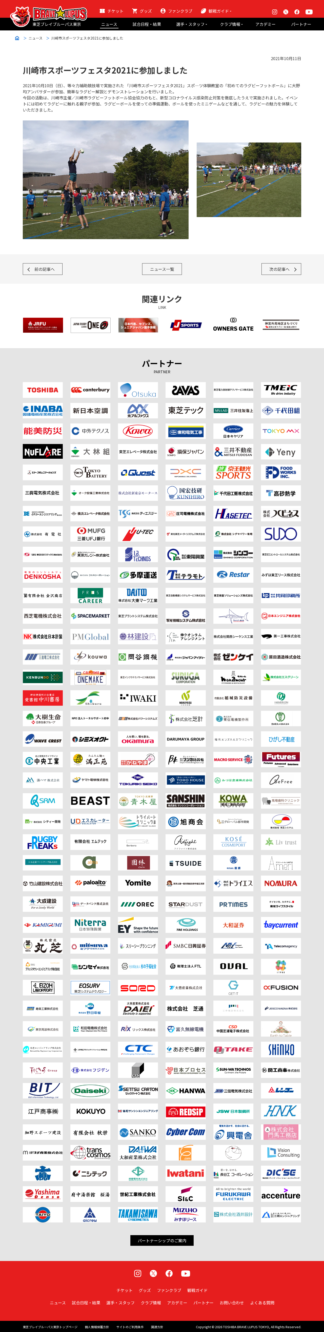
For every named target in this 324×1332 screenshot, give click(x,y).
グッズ (146, 11)
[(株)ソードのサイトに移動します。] (138, 983)
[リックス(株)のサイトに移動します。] (138, 1024)
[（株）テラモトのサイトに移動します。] (186, 570)
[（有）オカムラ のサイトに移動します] (138, 734)
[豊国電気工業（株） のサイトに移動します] (281, 714)
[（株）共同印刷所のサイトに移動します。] (281, 591)
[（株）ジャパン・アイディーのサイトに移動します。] (186, 652)
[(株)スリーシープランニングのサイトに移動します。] (138, 941)
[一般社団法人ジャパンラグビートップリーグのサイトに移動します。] (91, 321)
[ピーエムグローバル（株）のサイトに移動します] (90, 632)
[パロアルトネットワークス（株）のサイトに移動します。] (90, 879)
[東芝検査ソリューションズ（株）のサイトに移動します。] (233, 591)
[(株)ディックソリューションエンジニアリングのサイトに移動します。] (281, 1169)
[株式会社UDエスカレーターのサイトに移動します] (90, 817)
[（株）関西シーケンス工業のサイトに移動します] (233, 632)
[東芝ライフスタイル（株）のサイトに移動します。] (281, 899)
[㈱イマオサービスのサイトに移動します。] (138, 1065)
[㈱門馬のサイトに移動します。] (281, 1127)
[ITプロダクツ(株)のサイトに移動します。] (281, 962)
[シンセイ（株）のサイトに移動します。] (90, 962)
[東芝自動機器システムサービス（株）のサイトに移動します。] (186, 591)
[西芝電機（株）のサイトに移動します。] (43, 611)
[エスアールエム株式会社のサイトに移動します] (43, 796)
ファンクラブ (180, 11)
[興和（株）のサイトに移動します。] (138, 426)
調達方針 (157, 1327)
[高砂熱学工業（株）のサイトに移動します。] (281, 488)
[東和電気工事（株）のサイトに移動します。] (186, 426)
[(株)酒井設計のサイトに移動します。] (233, 1210)
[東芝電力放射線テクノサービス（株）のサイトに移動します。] (233, 385)
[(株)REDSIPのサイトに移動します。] (186, 1107)
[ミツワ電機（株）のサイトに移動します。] (90, 941)
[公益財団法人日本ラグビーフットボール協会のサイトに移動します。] (43, 321)
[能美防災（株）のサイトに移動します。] (43, 426)
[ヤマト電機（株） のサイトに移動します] (90, 775)
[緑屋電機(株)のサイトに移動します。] (138, 1169)
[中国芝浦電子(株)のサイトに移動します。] (233, 1024)
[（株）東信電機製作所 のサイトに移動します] (233, 714)
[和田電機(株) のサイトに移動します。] (90, 1024)
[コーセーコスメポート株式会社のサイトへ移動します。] (233, 837)
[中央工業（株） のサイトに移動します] (43, 755)
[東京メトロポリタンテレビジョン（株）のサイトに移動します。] (281, 426)
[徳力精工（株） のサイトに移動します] (138, 775)
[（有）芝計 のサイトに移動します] (186, 714)
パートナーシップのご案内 (162, 1240)
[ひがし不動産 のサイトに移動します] (281, 734)
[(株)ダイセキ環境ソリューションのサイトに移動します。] (90, 1086)
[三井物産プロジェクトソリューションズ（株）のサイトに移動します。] (90, 1045)
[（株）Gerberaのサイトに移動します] (138, 837)
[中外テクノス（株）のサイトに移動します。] (90, 426)
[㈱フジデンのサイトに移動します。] (90, 1065)
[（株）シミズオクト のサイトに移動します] (90, 734)
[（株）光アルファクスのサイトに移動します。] (138, 406)
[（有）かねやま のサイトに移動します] (138, 755)
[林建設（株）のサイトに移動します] (138, 632)
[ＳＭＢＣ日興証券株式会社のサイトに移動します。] (186, 941)
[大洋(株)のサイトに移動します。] (43, 1210)
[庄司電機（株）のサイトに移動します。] (186, 509)
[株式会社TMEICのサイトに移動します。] (281, 385)
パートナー (301, 24)
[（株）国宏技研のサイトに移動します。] (186, 488)
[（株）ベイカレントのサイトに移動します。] (281, 920)
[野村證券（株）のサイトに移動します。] (281, 879)
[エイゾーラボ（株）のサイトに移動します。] (43, 983)
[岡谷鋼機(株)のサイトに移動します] (138, 652)
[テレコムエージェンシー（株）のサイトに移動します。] (281, 941)
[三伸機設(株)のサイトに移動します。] (233, 1004)
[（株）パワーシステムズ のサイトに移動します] (138, 714)
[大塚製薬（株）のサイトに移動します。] (138, 385)
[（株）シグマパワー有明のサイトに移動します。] (233, 529)
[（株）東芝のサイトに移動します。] (43, 385)
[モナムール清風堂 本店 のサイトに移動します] (233, 673)
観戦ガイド (219, 11)
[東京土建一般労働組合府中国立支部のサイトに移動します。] (186, 879)
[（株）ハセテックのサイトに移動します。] (233, 509)
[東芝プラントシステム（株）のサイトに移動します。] (138, 611)
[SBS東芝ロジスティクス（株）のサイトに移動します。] (43, 550)
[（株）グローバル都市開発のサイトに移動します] (233, 817)
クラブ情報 (230, 24)
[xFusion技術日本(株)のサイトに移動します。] (281, 983)
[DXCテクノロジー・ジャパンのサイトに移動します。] (186, 468)
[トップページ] (48, 9)
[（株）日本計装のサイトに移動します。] (43, 632)
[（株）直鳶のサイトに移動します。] (233, 858)
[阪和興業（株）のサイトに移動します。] (186, 1086)
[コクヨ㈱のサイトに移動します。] (90, 1107)
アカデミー (265, 24)
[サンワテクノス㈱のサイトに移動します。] (233, 1065)
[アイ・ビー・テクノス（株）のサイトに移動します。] (138, 550)
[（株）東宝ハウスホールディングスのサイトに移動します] (186, 775)
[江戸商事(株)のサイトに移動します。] (43, 1107)
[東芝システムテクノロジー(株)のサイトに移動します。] (90, 983)
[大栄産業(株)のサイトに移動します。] (138, 1004)
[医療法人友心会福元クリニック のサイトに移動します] (233, 734)
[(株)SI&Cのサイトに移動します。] (186, 1189)
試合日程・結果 (147, 24)
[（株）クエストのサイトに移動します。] (138, 468)
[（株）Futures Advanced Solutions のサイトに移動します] (281, 755)
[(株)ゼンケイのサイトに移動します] (233, 652)
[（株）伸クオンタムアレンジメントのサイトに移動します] (186, 632)
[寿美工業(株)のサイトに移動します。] (43, 1004)
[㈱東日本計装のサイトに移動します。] (281, 1107)
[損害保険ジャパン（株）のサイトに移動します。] (186, 447)
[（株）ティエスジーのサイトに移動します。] (138, 509)
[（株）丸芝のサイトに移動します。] (43, 941)
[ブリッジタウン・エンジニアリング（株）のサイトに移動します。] (43, 962)
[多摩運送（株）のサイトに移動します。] (138, 570)
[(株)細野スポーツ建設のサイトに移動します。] (43, 1127)
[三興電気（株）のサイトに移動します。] (43, 488)
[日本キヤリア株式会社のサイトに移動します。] (233, 426)
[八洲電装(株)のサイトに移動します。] (43, 1189)
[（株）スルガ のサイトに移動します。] (186, 673)
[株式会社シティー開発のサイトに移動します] (43, 817)
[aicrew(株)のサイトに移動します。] (90, 1210)
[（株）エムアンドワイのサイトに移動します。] (233, 941)
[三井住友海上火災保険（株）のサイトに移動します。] (233, 406)
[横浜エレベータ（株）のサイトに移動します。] (90, 509)
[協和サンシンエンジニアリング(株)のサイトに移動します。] (138, 1107)
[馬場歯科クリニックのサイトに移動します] (281, 796)
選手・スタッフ (190, 24)
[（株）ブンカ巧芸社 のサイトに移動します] (186, 755)
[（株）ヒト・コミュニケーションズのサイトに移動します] (43, 468)
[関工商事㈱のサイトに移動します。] (281, 1065)
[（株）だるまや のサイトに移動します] (186, 734)
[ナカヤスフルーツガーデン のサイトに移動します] (186, 693)
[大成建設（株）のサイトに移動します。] (43, 899)
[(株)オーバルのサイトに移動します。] (233, 962)
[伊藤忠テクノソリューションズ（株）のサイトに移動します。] (138, 1045)
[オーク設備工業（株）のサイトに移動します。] (90, 488)
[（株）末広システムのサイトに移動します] (281, 817)
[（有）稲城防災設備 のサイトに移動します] (233, 693)
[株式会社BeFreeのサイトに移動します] (281, 775)
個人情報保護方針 (97, 1327)
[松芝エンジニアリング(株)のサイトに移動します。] (43, 1045)
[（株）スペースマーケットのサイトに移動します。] (90, 611)
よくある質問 (262, 1303)
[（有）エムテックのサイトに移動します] (90, 837)
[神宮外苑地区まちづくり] (281, 321)
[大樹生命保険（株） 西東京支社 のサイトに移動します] (43, 714)
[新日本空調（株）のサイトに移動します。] (90, 406)
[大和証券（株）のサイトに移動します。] (233, 920)
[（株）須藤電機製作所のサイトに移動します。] (281, 529)
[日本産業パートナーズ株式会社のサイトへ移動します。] (43, 858)
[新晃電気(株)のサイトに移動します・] (281, 1045)
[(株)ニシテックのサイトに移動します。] (90, 1169)
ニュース (109, 24)
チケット (115, 11)
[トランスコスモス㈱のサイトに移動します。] (90, 1148)
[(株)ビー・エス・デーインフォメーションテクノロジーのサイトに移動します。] (43, 1086)
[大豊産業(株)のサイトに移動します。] (186, 983)
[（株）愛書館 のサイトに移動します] (43, 693)
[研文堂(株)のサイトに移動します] (43, 673)
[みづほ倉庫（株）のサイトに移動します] (233, 775)
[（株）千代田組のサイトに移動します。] (281, 406)
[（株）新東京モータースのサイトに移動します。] (138, 488)
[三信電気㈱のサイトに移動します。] (233, 1086)
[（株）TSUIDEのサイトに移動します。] (186, 858)
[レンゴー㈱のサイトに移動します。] (281, 1086)
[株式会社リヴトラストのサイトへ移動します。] (281, 837)
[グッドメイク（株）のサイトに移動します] (43, 837)
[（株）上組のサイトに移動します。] (43, 920)
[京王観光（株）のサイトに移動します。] (233, 468)
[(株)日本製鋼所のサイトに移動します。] (233, 1107)
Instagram (274, 11)
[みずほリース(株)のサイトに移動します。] (186, 1210)
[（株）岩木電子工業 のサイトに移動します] (138, 693)
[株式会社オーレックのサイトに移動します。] (138, 899)
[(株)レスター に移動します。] (233, 570)
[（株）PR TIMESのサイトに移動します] (233, 899)
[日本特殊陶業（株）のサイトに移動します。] (90, 920)
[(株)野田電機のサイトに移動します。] (90, 1004)
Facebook (296, 11)
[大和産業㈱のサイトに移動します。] (138, 1148)
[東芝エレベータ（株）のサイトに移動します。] (138, 447)
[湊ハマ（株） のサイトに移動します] (43, 775)
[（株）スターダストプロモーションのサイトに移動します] (186, 899)
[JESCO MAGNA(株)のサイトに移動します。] (281, 1004)
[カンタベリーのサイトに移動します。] (90, 385)
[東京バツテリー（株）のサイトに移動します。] (90, 468)
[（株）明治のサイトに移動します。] (186, 385)
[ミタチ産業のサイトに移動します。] (43, 1148)
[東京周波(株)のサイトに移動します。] (43, 1024)
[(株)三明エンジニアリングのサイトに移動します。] (281, 1210)
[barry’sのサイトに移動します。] (233, 611)
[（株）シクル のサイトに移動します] (90, 693)
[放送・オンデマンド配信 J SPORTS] (186, 321)
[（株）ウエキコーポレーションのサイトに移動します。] (90, 570)
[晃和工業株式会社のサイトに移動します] (233, 796)
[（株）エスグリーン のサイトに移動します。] (281, 673)
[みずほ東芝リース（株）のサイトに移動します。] (281, 570)
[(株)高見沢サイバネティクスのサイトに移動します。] (138, 1210)
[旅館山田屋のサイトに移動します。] (138, 858)
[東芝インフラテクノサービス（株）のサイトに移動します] (138, 673)
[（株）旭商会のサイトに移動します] (186, 817)
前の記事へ (44, 269)
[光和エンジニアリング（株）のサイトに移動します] (90, 652)
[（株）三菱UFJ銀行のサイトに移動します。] (90, 529)
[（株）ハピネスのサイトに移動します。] (281, 509)
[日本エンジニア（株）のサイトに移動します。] (281, 611)
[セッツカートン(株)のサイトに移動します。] (138, 1086)
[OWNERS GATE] (233, 321)
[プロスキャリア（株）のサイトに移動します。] (90, 591)
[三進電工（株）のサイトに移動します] (43, 652)
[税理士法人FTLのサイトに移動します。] (186, 962)
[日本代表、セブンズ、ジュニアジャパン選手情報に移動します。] (138, 321)
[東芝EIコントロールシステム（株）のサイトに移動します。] (281, 550)
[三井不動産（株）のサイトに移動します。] (233, 447)
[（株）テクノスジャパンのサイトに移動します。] (43, 1065)
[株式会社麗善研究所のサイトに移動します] (90, 796)
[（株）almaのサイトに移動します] (90, 858)
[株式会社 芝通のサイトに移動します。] (186, 1004)
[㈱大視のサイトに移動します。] (43, 1169)
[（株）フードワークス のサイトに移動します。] (281, 468)
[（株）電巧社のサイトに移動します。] (43, 570)
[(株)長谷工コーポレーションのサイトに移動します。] (233, 1169)
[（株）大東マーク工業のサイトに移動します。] (138, 591)
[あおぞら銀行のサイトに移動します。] (186, 1045)
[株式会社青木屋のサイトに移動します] (138, 796)
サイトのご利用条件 (130, 1327)
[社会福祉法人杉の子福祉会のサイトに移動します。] (138, 962)
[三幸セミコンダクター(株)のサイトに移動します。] (138, 1127)
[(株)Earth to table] (281, 1024)
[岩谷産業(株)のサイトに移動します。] (186, 1169)
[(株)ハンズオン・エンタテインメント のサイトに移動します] (281, 693)
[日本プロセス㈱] (186, 1065)
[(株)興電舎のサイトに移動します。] (233, 1127)
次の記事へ (279, 269)
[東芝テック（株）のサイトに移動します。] (186, 406)
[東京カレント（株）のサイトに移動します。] (90, 550)
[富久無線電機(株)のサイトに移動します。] (186, 1024)
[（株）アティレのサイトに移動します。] (281, 858)
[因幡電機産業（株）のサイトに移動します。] (43, 406)
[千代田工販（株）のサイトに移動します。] (233, 488)
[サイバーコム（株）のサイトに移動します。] (186, 1127)
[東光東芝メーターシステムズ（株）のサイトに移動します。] (186, 529)
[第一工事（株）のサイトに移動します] (281, 632)
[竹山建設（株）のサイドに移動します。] (43, 879)
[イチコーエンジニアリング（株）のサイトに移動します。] (43, 509)
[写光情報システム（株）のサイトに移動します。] (186, 611)
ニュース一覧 (162, 269)
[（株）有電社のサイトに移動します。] (43, 529)
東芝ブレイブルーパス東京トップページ (50, 1327)
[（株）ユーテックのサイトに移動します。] (138, 529)
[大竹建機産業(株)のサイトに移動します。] (233, 1045)
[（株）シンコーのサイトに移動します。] (233, 550)
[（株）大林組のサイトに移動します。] (90, 447)
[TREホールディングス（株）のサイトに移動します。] (186, 920)
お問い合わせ (232, 1303)
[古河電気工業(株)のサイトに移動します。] (233, 1189)
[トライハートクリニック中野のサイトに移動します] (138, 817)
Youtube (309, 11)
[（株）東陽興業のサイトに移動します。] (186, 550)
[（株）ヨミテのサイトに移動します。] (138, 879)
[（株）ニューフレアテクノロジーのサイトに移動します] (43, 447)
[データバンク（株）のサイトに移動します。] (90, 899)
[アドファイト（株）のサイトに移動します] (186, 837)
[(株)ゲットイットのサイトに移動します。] (233, 983)
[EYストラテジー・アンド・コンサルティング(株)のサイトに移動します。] (138, 920)
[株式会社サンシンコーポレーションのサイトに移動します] (186, 796)
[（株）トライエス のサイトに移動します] (233, 879)
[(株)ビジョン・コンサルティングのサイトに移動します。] (281, 1148)
